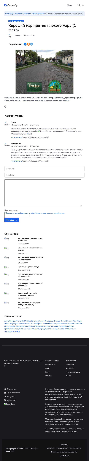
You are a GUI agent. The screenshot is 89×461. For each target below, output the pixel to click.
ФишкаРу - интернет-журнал (17, 14)
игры (27, 326)
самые (51, 329)
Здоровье (70, 364)
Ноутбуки (14, 324)
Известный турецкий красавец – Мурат (27, 294)
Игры (47, 368)
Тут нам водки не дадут (28, 267)
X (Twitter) (11, 400)
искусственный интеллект (40, 326)
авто (65, 324)
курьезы (20, 329)
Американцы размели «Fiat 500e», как (30, 239)
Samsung (35, 321)
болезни (79, 324)
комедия (70, 326)
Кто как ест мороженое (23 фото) (30, 249)
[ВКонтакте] (25, 44)
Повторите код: (11, 210)
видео (7, 326)
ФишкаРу (12, 5)
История (69, 368)
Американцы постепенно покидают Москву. (29, 303)
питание (28, 329)
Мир (74, 321)
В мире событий (52, 361)
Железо (57, 321)
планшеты (36, 329)
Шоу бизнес (58, 324)
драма (12, 326)
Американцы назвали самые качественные (30, 258)
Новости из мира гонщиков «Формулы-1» (30, 275)
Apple (6, 321)
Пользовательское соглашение (64, 452)
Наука (6, 324)
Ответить (17, 137)
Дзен (13, 404)
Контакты (65, 455)
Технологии (47, 324)
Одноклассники (13, 393)
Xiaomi (41, 321)
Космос (69, 321)
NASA (23, 321)
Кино (47, 372)
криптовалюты (10, 329)
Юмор (68, 376)
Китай (63, 321)
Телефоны (38, 324)
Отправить (11, 220)
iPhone (18, 321)
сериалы (58, 329)
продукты (44, 329)
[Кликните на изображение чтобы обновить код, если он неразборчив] (34, 213)
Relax (28, 321)
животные (20, 326)
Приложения (24, 324)
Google (12, 321)
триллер (65, 329)
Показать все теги (12, 331)
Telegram (10, 397)
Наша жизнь (50, 364)
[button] (83, 5)
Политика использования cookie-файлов (64, 448)
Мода (79, 321)
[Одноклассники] (28, 44)
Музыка (48, 376)
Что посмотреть (73, 372)
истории (54, 326)
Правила (64, 445)
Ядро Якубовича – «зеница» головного (30, 284)
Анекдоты (49, 321)
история (62, 326)
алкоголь (71, 324)
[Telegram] (31, 44)
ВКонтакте (11, 389)
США (31, 324)
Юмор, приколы (38, 14)
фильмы (73, 329)
